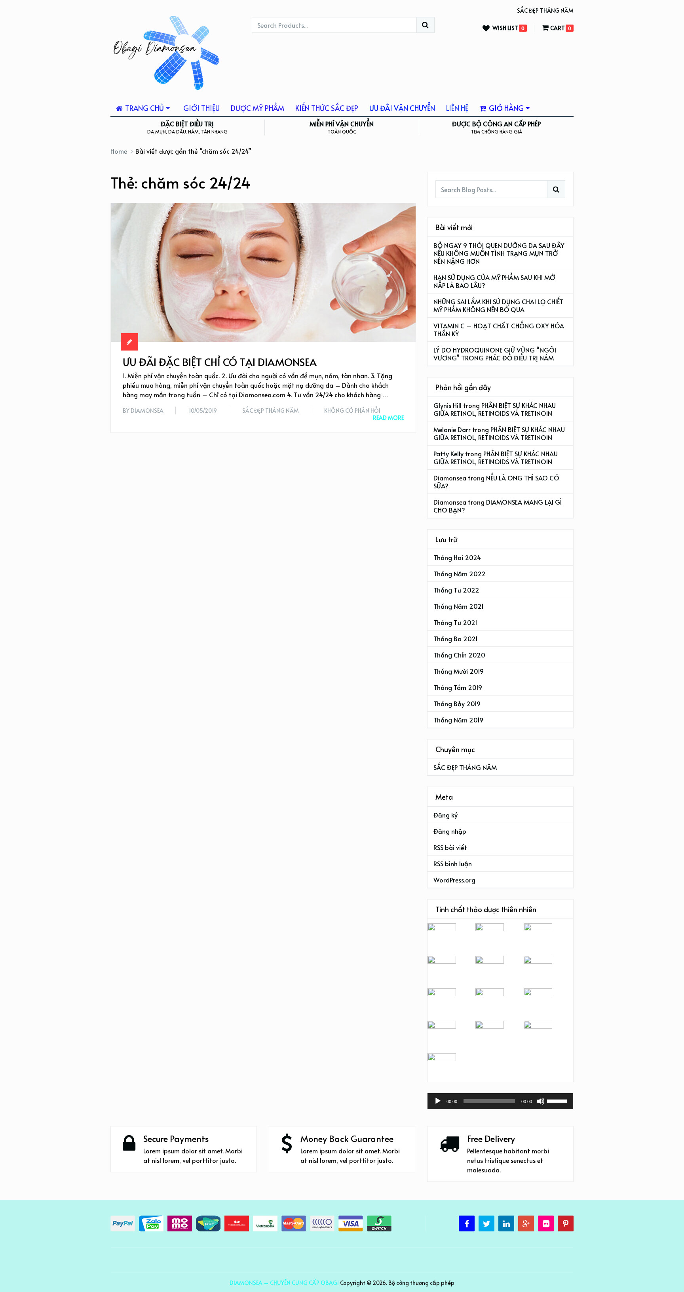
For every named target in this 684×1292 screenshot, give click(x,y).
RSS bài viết (450, 847)
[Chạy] (438, 1101)
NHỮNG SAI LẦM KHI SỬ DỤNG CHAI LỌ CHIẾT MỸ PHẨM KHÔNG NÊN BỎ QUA (498, 305)
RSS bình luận (452, 863)
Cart (557, 28)
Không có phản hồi (352, 410)
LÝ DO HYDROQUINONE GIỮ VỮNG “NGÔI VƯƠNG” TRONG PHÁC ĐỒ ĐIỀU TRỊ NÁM (494, 354)
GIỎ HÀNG (505, 108)
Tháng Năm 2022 (459, 573)
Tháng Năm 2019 (458, 720)
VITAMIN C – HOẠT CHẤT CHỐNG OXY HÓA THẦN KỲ (498, 329)
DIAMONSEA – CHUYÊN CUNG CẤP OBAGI (284, 1282)
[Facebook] (467, 1223)
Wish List (505, 28)
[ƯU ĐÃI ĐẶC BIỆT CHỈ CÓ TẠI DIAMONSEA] (263, 272)
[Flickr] (546, 1223)
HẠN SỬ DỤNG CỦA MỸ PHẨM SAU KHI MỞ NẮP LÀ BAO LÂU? (494, 281)
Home (118, 151)
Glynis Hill (447, 405)
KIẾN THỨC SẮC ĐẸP (326, 108)
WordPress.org (454, 880)
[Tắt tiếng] (541, 1101)
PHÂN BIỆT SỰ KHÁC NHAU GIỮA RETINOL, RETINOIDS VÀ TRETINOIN (494, 409)
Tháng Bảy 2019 (457, 703)
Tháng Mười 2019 (458, 671)
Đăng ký (445, 815)
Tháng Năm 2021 (458, 606)
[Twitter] (486, 1223)
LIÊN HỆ (457, 108)
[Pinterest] (566, 1223)
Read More (388, 418)
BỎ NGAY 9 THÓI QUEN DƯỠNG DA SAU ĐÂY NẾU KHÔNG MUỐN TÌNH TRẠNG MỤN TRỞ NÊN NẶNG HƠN (498, 253)
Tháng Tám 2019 (457, 687)
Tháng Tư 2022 (456, 590)
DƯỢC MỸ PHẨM (257, 108)
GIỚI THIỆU (201, 108)
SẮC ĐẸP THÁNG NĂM (545, 10)
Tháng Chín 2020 (459, 655)
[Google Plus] (526, 1223)
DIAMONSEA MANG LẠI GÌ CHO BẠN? (497, 505)
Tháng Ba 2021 (455, 638)
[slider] (558, 1100)
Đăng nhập (449, 831)
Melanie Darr (452, 429)
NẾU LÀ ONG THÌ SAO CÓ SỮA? (496, 481)
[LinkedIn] (506, 1223)
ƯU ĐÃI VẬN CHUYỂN (402, 108)
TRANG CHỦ (144, 108)
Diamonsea (147, 410)
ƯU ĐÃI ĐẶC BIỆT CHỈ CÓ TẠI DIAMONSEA (220, 361)
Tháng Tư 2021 (455, 622)
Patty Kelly (448, 453)
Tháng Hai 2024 (457, 557)
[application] (500, 1101)
